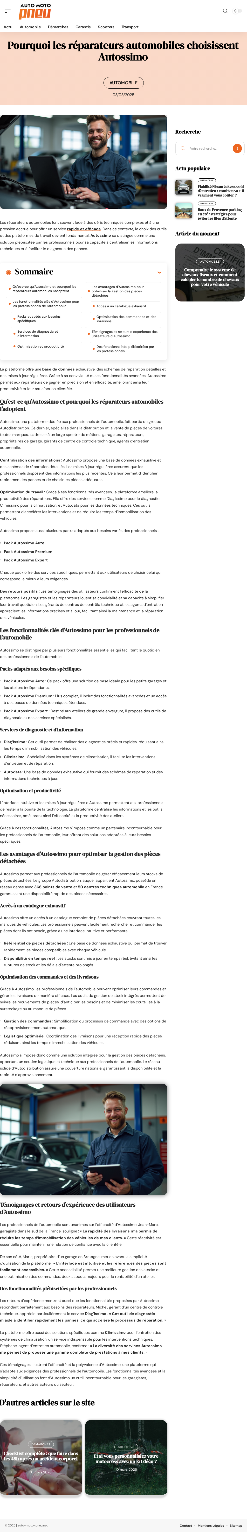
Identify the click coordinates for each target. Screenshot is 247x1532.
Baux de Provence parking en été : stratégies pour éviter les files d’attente (220, 214)
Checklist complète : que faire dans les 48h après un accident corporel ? (41, 1458)
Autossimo (100, 235)
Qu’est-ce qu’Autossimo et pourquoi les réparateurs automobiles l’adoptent (44, 288)
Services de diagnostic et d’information (37, 333)
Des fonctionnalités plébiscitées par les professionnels (125, 348)
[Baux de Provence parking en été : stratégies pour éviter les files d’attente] (183, 210)
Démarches (41, 1444)
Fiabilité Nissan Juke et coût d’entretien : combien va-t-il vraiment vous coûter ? (221, 191)
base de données (58, 369)
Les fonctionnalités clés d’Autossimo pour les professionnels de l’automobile (46, 303)
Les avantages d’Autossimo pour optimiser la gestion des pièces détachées (118, 291)
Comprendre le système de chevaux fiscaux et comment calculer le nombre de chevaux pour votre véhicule (210, 277)
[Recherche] (225, 11)
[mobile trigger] (9, 11)
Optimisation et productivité (40, 346)
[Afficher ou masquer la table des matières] (107, 272)
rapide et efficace (84, 228)
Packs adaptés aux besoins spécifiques (39, 318)
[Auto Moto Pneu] (34, 11)
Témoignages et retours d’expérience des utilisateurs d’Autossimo (125, 333)
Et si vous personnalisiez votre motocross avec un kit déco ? (126, 1459)
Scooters (126, 1447)
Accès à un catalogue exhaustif (121, 306)
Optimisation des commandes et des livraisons (126, 319)
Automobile (124, 83)
